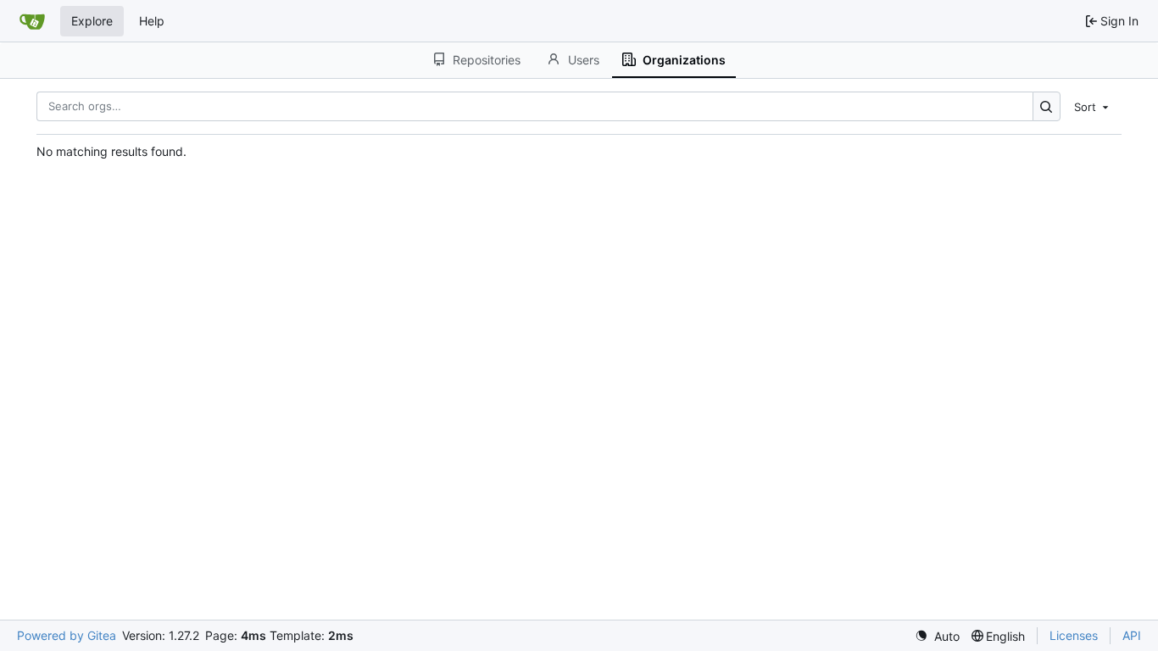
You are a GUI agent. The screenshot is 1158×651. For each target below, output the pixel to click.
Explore (92, 21)
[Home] (32, 21)
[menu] (1093, 106)
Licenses (1073, 635)
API (1131, 635)
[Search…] (1047, 106)
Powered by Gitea (66, 635)
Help (151, 21)
